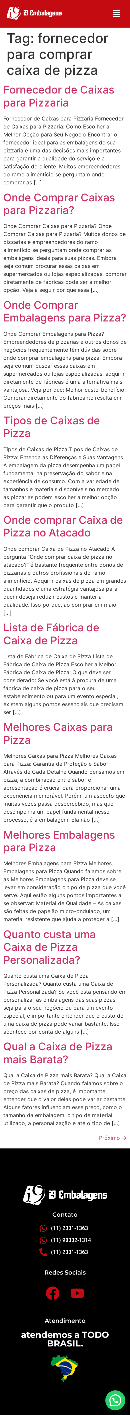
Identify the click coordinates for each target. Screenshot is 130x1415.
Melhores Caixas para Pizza (58, 733)
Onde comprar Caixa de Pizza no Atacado (63, 526)
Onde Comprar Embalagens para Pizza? (64, 311)
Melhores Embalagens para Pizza (59, 841)
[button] (116, 14)
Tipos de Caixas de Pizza (51, 427)
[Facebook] (53, 1293)
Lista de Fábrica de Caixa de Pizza (51, 634)
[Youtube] (77, 1293)
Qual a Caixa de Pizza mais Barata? (57, 1053)
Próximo (113, 1137)
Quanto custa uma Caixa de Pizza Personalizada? (49, 947)
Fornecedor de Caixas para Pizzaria (58, 96)
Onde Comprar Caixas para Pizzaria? (59, 204)
